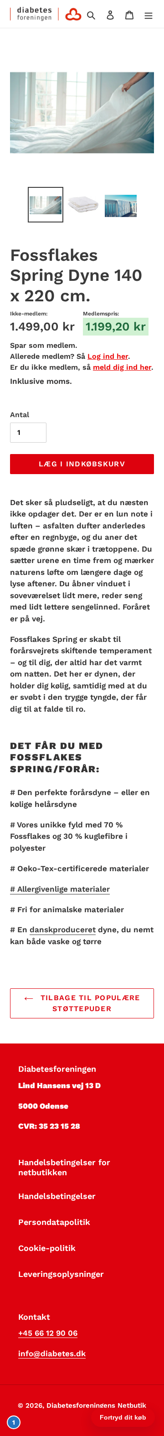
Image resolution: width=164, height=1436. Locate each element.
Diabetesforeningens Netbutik (96, 1405)
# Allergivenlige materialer (60, 889)
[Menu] (148, 14)
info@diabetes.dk (52, 1353)
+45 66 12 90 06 (47, 1333)
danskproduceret (63, 929)
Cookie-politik (47, 1248)
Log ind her (107, 356)
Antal (19, 414)
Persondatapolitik (54, 1222)
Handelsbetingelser (57, 1196)
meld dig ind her (122, 367)
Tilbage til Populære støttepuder (89, 1003)
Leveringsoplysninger (61, 1274)
